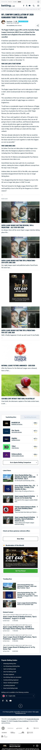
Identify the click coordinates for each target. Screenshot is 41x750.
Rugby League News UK (31, 9)
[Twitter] (26, 5)
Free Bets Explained (8, 674)
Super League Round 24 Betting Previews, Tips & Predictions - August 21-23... (25, 518)
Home (2, 9)
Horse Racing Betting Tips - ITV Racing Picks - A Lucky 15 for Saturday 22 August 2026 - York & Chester (27, 595)
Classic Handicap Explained (10, 682)
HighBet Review (16, 440)
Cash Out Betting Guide (9, 669)
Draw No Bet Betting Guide (10, 688)
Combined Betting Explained (10, 680)
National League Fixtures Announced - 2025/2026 (18, 366)
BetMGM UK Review (17, 424)
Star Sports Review (17, 432)
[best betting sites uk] (9, 5)
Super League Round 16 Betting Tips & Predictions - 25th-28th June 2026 (18, 262)
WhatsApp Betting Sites (9, 663)
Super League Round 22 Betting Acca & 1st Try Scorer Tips (19, 648)
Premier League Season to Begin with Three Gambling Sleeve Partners (25, 508)
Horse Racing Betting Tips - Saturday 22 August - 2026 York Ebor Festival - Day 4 (25, 476)
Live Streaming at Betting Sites (11, 666)
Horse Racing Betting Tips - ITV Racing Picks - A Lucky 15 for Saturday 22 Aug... (25, 487)
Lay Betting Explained (9, 685)
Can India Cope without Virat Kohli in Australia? (18, 399)
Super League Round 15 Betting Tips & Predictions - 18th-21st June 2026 (18, 331)
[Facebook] (23, 5)
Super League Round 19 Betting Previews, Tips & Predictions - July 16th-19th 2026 (17, 226)
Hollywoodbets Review (18, 456)
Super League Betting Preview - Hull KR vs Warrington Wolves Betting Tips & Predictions (18, 628)
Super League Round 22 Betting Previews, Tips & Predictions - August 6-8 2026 (20, 638)
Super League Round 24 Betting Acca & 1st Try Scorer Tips (25, 497)
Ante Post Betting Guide (9, 671)
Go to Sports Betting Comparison (20, 462)
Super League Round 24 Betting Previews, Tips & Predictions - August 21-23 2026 (20, 617)
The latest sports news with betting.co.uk (15, 9)
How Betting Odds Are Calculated (12, 677)
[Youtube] (29, 5)
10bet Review (15, 448)
